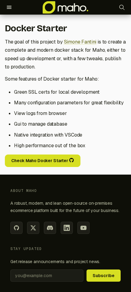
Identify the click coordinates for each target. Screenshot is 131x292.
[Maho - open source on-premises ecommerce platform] (65, 7)
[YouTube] (83, 228)
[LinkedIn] (67, 228)
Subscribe (104, 275)
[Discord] (50, 228)
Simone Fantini (80, 42)
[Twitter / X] (33, 228)
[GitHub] (16, 228)
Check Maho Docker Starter (40, 160)
